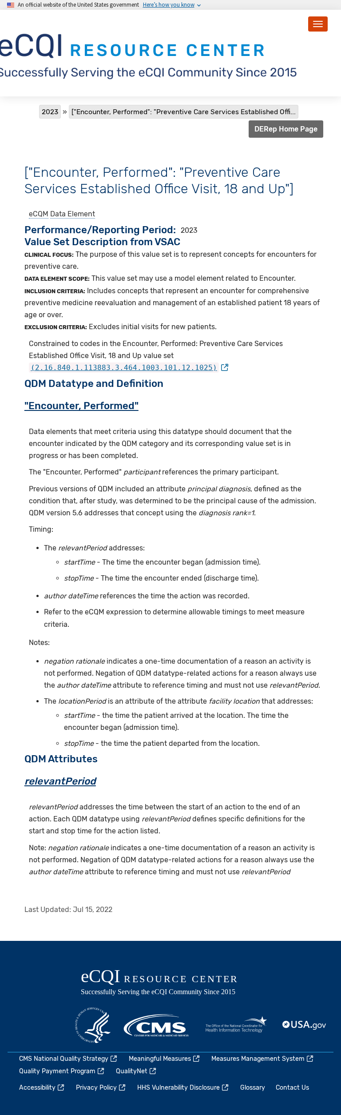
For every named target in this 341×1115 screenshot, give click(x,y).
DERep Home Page (285, 129)
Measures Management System (258, 1059)
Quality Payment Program (57, 1071)
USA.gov (304, 1025)
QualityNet (131, 1071)
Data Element (72, 214)
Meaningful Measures (160, 1059)
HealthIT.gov (236, 1025)
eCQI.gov (169, 983)
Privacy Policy (96, 1087)
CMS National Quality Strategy (63, 1059)
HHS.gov (93, 1025)
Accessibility (37, 1087)
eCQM (38, 214)
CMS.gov (156, 1025)
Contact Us (292, 1087)
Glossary (252, 1087)
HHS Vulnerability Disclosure (178, 1087)
